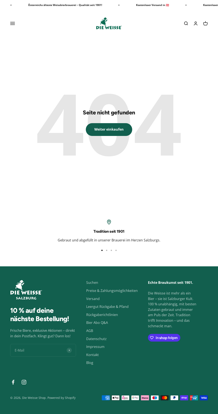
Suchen (92, 282)
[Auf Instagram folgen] (24, 382)
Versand (93, 298)
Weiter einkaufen (109, 129)
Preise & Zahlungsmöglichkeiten (112, 290)
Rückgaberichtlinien (102, 314)
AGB (89, 330)
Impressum (95, 346)
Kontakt (92, 354)
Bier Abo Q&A (97, 322)
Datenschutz (96, 338)
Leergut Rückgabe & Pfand (107, 306)
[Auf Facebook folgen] (13, 382)
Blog (89, 362)
